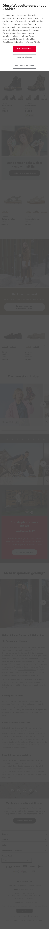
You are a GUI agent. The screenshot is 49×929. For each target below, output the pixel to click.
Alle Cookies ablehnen (24, 66)
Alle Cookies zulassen (24, 49)
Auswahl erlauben (24, 57)
